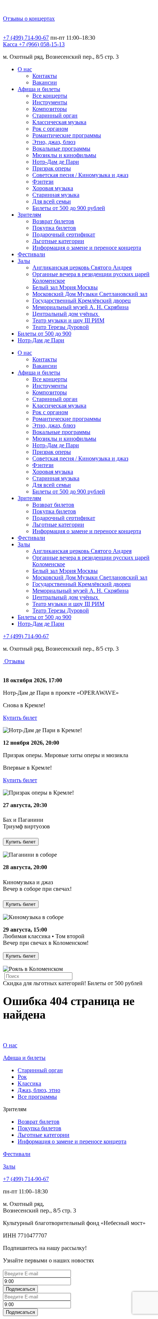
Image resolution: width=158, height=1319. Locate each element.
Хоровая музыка (52, 188)
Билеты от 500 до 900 (44, 333)
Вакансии (44, 82)
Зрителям (29, 215)
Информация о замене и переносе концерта (86, 248)
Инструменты (49, 102)
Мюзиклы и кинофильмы (64, 155)
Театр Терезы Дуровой (60, 327)
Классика (29, 1083)
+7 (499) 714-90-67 (26, 38)
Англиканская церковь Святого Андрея (82, 267)
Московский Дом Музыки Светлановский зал (89, 294)
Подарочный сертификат (63, 234)
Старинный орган (55, 115)
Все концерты (49, 96)
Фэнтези (43, 181)
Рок (22, 1077)
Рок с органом (50, 129)
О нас (25, 69)
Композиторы (49, 109)
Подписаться (20, 1289)
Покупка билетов (54, 228)
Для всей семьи (51, 201)
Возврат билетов (53, 221)
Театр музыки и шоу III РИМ (68, 320)
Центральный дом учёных (66, 314)
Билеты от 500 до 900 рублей (68, 208)
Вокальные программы (61, 148)
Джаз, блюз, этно (39, 1090)
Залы (24, 261)
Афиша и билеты (39, 89)
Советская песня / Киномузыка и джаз (80, 175)
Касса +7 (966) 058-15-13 (34, 44)
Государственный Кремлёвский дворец (81, 300)
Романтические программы (66, 135)
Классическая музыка (59, 122)
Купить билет (20, 718)
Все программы (37, 1097)
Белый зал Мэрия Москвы (65, 287)
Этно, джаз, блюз (53, 142)
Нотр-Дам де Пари (55, 162)
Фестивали (31, 254)
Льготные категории (58, 241)
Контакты (44, 76)
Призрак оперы (51, 168)
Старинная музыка (55, 195)
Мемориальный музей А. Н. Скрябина (80, 307)
